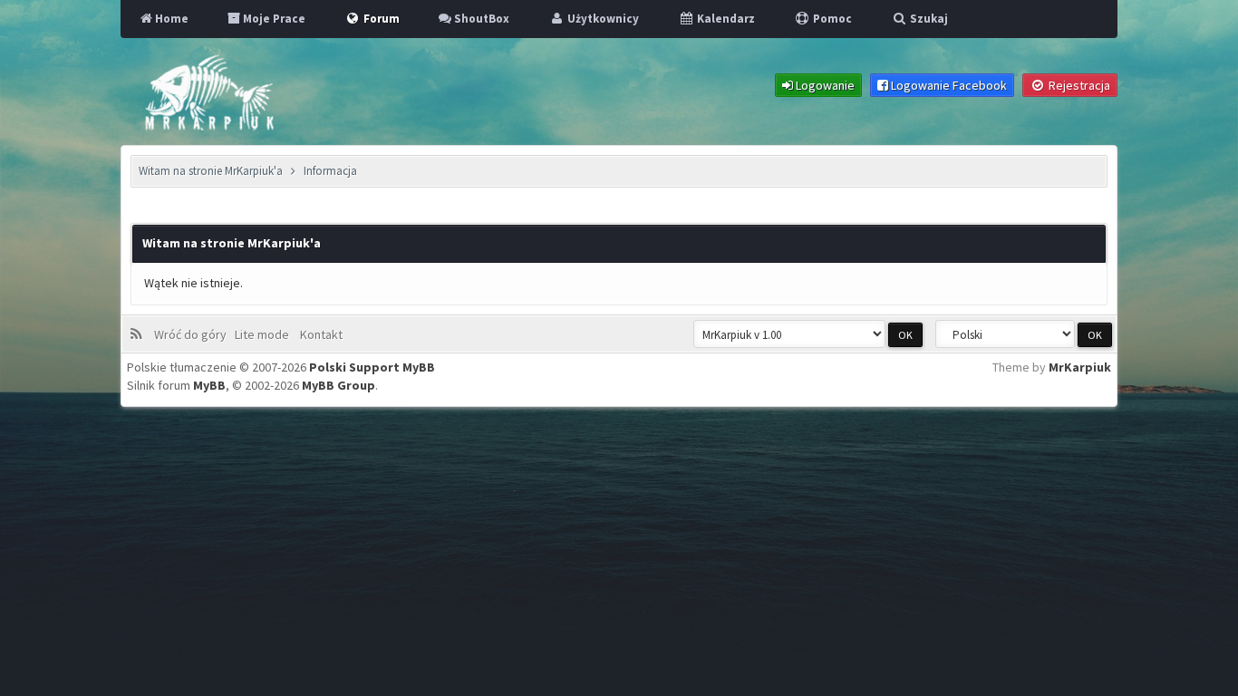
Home (170, 18)
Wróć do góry (193, 334)
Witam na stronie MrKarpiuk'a (211, 171)
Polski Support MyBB (372, 367)
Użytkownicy (602, 18)
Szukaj (927, 18)
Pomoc (831, 18)
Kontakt (320, 334)
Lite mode (265, 334)
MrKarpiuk (1080, 367)
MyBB (209, 385)
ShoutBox (480, 18)
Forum (380, 18)
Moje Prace (272, 18)
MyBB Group (338, 385)
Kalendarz (724, 18)
